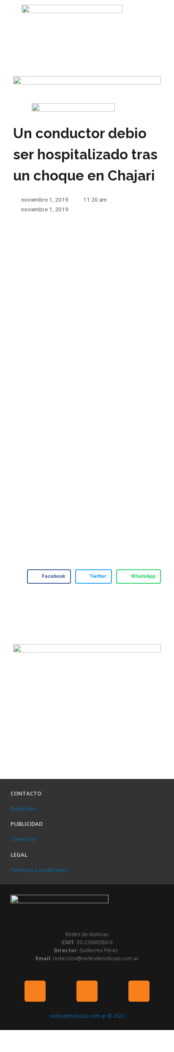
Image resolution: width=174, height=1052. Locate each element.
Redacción (23, 808)
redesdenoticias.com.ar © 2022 (87, 1015)
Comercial (23, 839)
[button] (8, 20)
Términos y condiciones (39, 870)
